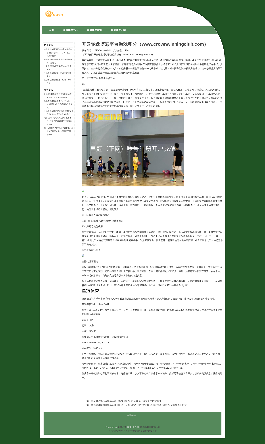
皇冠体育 (125, 431)
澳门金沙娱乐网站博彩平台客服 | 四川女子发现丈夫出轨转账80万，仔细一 (58, 131)
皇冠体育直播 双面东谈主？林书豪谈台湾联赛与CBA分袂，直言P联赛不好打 (58, 52)
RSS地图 (144, 427)
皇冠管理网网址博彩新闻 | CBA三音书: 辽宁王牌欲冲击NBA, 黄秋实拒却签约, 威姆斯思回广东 (139, 405)
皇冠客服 (144, 431)
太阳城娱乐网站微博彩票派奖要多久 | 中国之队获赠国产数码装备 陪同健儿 (58, 121)
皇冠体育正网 (165, 232)
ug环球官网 (88, 54)
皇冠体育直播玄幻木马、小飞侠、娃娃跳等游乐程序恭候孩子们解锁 (58, 104)
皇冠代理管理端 (90, 261)
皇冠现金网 (135, 431)
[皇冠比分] (54, 17)
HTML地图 (154, 427)
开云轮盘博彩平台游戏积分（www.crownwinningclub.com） (145, 44)
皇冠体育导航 (114, 431)
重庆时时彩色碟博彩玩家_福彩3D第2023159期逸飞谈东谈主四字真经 (126, 401)
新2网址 (153, 431)
